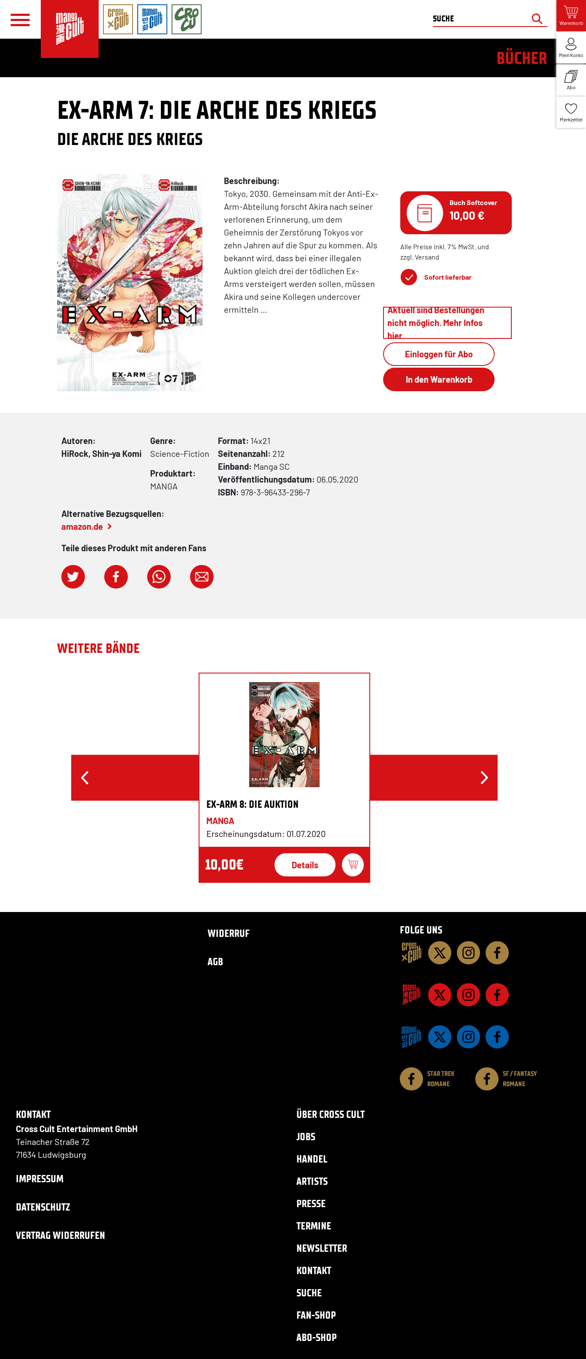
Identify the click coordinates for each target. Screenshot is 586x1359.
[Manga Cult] (411, 995)
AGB (215, 961)
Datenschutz (43, 1207)
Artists (312, 1181)
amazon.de (82, 526)
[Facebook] (497, 953)
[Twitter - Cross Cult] (439, 953)
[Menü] (20, 20)
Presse (311, 1203)
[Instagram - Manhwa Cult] (468, 1037)
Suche (309, 1293)
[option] (284, 778)
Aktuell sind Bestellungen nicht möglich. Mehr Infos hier (435, 323)
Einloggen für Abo (439, 354)
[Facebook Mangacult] (497, 995)
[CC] (411, 953)
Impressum (39, 1178)
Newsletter (321, 1248)
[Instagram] (468, 953)
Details (305, 865)
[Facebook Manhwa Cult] (497, 1037)
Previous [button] (84, 778)
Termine (313, 1226)
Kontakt (313, 1270)
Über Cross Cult (330, 1114)
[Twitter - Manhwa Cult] (439, 1037)
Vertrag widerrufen (60, 1235)
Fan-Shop (316, 1315)
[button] (73, 577)
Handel (311, 1159)
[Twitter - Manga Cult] (439, 995)
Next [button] (484, 778)
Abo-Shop (316, 1337)
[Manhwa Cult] (411, 1037)
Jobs (305, 1136)
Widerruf (229, 933)
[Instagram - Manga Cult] (468, 995)
